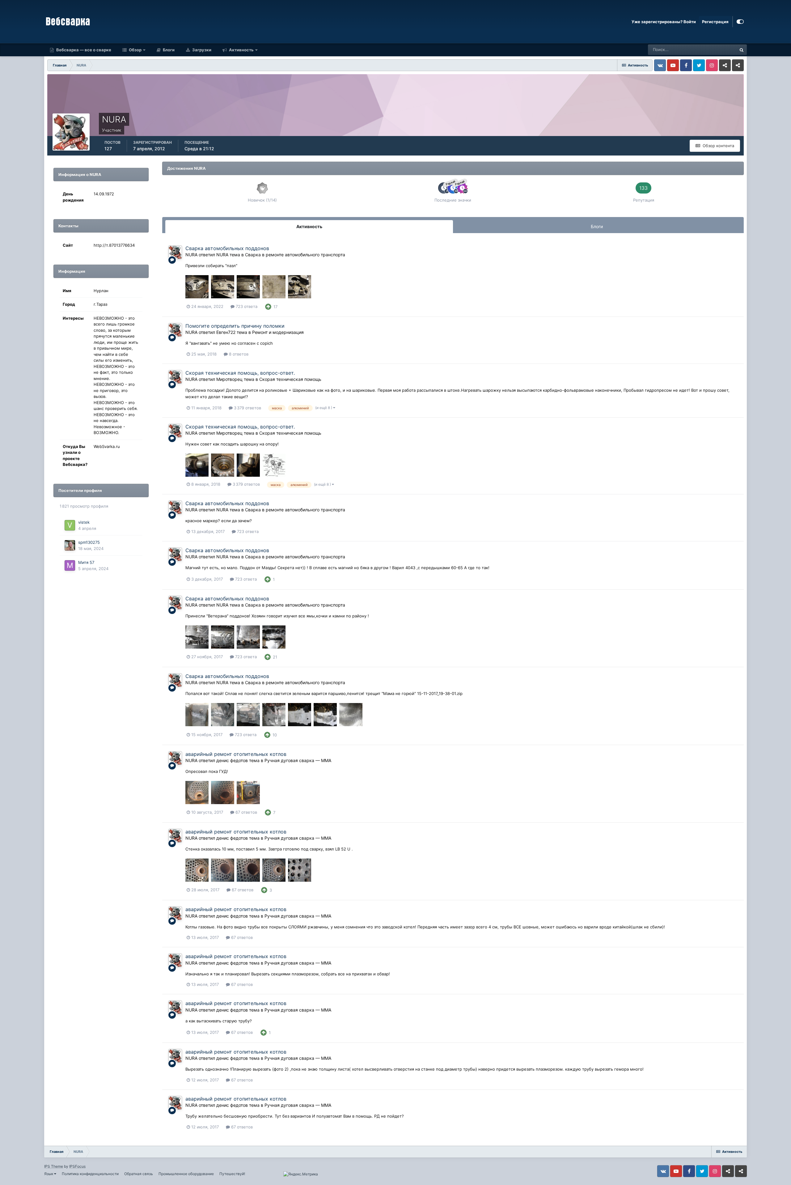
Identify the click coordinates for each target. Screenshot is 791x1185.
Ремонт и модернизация (278, 332)
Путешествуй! (232, 1173)
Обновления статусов (708, 49)
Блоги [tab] (597, 226)
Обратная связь (138, 1173)
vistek (84, 522)
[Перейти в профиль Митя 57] (70, 565)
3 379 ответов (247, 407)
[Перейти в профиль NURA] (175, 252)
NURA (191, 254)
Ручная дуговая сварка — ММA (297, 760)
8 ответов (238, 354)
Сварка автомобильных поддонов (227, 248)
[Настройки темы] (740, 21)
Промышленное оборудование (186, 1173)
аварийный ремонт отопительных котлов (235, 754)
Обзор (135, 49)
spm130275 (89, 542)
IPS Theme (53, 1166)
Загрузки (201, 49)
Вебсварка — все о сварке (83, 49)
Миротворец (229, 379)
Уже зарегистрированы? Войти (664, 21)
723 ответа (246, 306)
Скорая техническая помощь (290, 379)
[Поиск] (741, 50)
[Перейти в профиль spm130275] (70, 545)
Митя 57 (86, 562)
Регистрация (715, 21)
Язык (49, 1173)
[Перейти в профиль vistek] (70, 525)
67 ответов (245, 812)
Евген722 (225, 332)
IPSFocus (77, 1166)
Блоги (168, 49)
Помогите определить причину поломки (235, 326)
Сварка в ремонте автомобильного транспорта (295, 254)
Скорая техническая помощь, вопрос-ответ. (240, 373)
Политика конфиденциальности (90, 1173)
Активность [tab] (309, 226)
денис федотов (232, 760)
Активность (241, 49)
